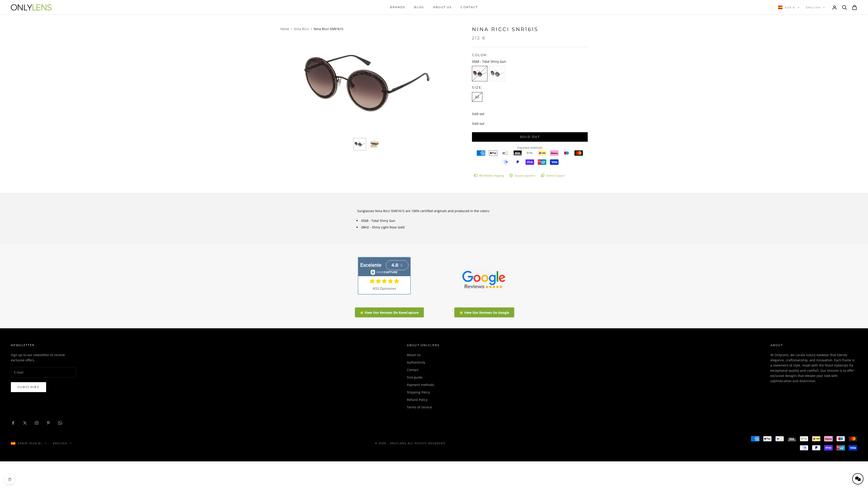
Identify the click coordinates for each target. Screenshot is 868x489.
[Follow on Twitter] (25, 423)
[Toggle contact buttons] (857, 478)
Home (284, 29)
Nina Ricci (301, 29)
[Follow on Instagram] (36, 423)
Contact (469, 7)
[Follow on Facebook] (13, 423)
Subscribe (28, 387)
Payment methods (420, 385)
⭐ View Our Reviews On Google (484, 312)
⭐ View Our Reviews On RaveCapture (389, 312)
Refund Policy (417, 400)
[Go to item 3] (360, 144)
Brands (397, 7)
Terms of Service (419, 407)
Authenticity (416, 362)
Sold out (530, 137)
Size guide (414, 377)
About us (442, 7)
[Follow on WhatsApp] (60, 423)
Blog (419, 7)
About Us (414, 355)
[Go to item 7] (374, 144)
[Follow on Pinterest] (48, 423)
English (813, 7)
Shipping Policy (418, 392)
